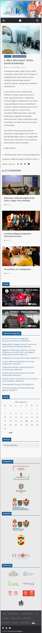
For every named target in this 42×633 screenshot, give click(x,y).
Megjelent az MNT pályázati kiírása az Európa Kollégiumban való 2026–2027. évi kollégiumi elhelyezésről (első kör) (18, 352)
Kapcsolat (15, 622)
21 (26, 421)
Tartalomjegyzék (24, 622)
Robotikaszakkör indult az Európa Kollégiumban (22, 155)
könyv (19, 67)
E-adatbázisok (6, 622)
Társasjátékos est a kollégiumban (17, 269)
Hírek (36, 613)
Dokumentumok (15, 618)
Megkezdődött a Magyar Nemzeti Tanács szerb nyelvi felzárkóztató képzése (19, 345)
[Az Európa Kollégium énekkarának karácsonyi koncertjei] (21, 212)
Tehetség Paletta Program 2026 (13, 384)
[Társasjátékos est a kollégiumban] (21, 247)
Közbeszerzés (26, 618)
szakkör (24, 67)
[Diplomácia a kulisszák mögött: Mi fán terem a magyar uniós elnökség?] (21, 176)
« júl (10, 433)
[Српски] (33, 622)
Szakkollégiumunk (13, 613)
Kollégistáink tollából (19, 56)
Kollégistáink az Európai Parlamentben (16, 358)
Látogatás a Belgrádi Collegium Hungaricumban (20, 159)
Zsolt (15, 67)
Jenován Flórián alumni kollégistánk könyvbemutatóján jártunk (15, 339)
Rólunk (4, 613)
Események (8, 56)
